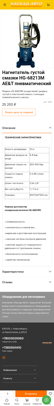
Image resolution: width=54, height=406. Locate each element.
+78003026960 (13, 338)
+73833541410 (11, 347)
